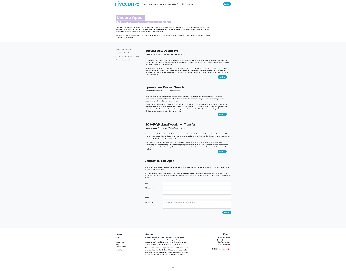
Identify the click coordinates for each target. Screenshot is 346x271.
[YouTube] (228, 249)
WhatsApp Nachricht (223, 242)
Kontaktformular (121, 246)
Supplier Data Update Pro (123, 49)
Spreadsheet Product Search (124, 53)
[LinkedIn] (223, 249)
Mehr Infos (222, 151)
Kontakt (227, 4)
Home (118, 238)
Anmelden (119, 250)
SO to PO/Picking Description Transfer (127, 56)
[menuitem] (149, 4)
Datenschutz (120, 242)
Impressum (119, 240)
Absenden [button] (226, 212)
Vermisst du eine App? (123, 60)
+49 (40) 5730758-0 (223, 244)
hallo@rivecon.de (224, 240)
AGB (117, 244)
